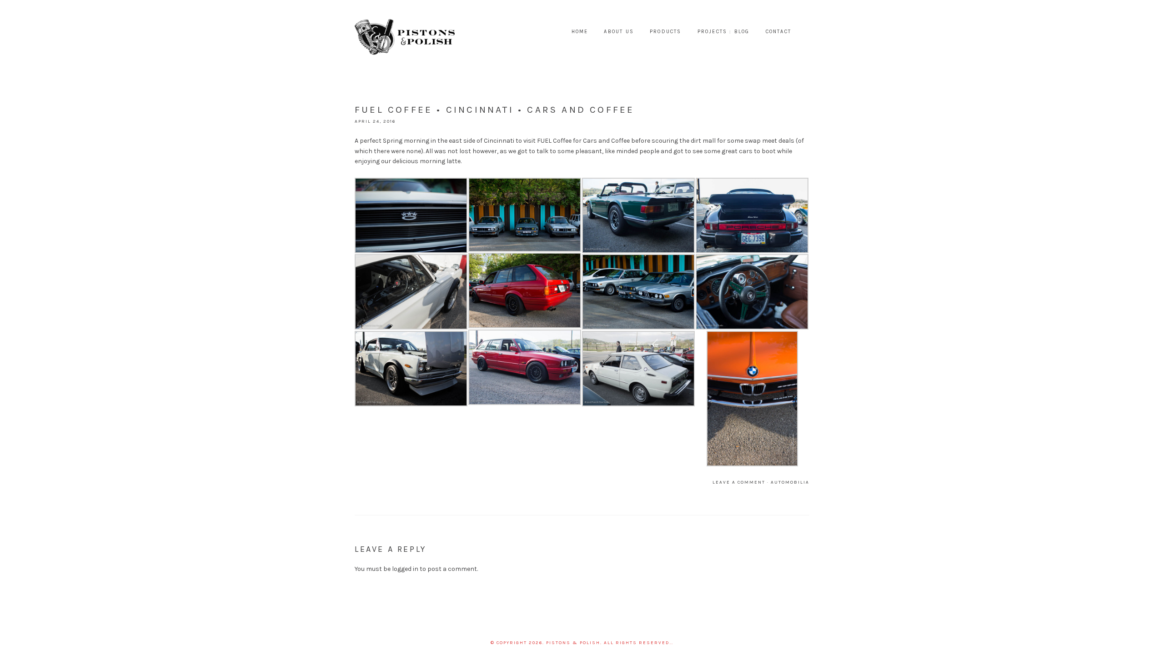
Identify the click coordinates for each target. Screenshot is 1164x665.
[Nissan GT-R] (411, 292)
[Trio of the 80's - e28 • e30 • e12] (524, 215)
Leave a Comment (738, 482)
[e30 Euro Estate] (524, 291)
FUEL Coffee (554, 141)
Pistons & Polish (405, 31)
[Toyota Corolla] (411, 216)
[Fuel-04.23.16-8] (752, 398)
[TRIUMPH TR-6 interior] (752, 292)
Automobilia (790, 482)
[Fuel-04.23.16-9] (752, 216)
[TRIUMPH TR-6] (638, 216)
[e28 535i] (638, 292)
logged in (405, 569)
